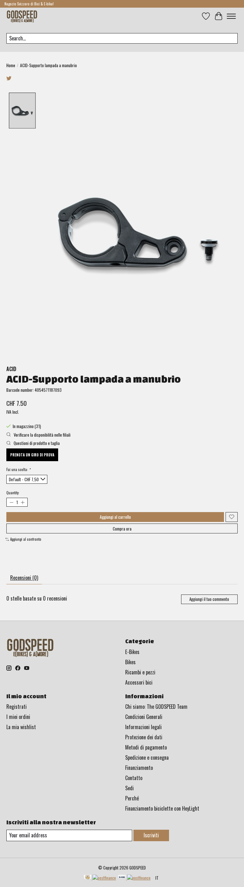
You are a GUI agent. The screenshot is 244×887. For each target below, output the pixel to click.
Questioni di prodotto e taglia (36, 443)
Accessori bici (138, 682)
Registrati (16, 706)
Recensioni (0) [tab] (24, 577)
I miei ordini (18, 717)
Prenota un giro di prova (32, 454)
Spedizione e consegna (147, 757)
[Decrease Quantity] (11, 502)
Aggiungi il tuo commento (209, 599)
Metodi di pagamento (146, 747)
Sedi (129, 788)
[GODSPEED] (21, 16)
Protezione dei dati (143, 737)
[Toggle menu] (231, 16)
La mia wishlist (21, 727)
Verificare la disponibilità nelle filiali (42, 435)
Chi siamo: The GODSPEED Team (156, 706)
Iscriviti (151, 835)
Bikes (130, 662)
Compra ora (122, 528)
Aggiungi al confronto (25, 539)
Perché (132, 798)
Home (10, 65)
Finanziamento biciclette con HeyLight (162, 808)
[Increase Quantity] (22, 502)
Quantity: (12, 492)
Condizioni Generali (143, 717)
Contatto (133, 778)
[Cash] (100, 878)
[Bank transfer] (134, 878)
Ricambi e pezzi (140, 672)
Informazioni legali (143, 727)
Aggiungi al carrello (115, 517)
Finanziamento (139, 767)
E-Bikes (132, 652)
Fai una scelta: (18, 469)
